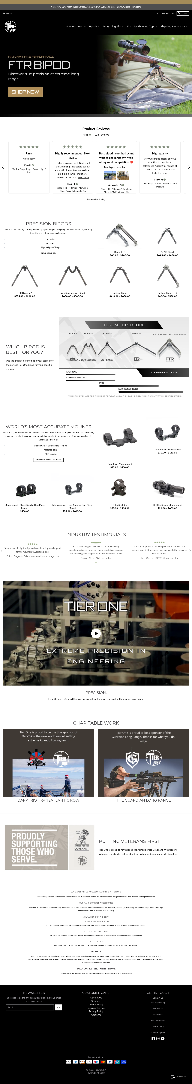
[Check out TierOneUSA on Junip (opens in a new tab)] (101, 199)
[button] (3, 167)
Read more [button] (83, 177)
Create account (167, 13)
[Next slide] (190, 550)
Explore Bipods (48, 253)
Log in (155, 13)
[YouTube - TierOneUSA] (163, 1038)
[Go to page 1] (96, 562)
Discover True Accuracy (48, 460)
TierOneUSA (100, 1070)
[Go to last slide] (2, 550)
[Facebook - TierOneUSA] (153, 1038)
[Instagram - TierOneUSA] (158, 1038)
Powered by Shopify (96, 1073)
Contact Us (158, 998)
